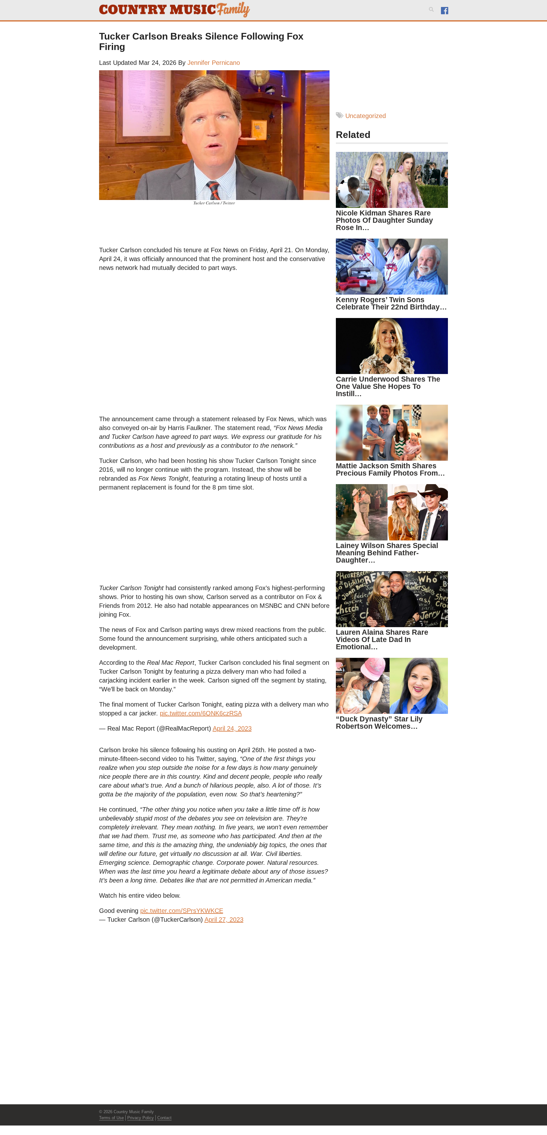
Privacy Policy (140, 1117)
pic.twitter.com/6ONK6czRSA (201, 713)
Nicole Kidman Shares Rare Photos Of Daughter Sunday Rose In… (384, 220)
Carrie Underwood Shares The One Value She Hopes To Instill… (388, 386)
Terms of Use (111, 1117)
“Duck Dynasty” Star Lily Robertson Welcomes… (379, 722)
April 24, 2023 (232, 728)
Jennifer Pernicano (213, 62)
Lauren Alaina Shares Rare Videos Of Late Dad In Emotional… (382, 639)
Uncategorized (365, 115)
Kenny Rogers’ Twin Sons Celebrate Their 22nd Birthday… (391, 303)
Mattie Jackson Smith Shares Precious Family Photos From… (390, 469)
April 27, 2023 (223, 919)
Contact (164, 1117)
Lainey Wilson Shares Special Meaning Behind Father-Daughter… (387, 552)
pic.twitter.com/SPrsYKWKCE (181, 910)
